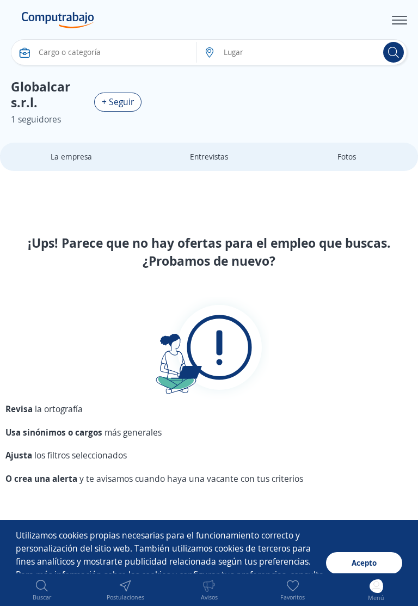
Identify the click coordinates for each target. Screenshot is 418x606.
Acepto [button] (364, 563)
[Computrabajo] (58, 20)
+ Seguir (118, 102)
